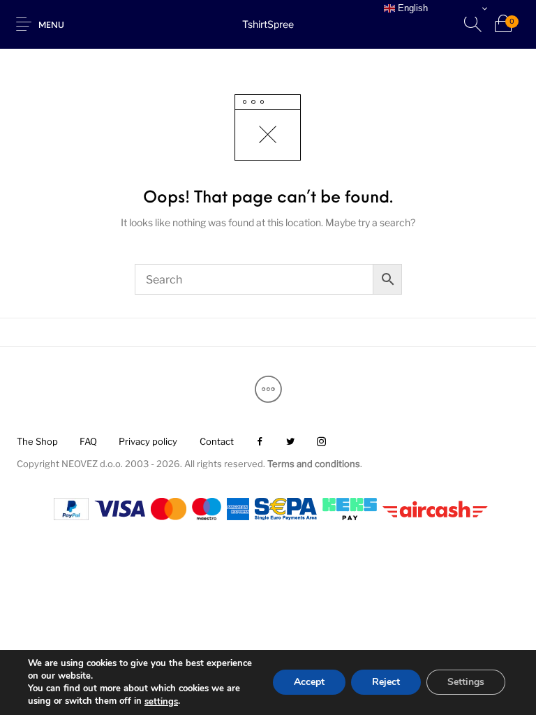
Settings (465, 682)
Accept (309, 682)
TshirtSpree (268, 24)
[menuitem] (37, 442)
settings (161, 701)
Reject (386, 682)
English (411, 8)
